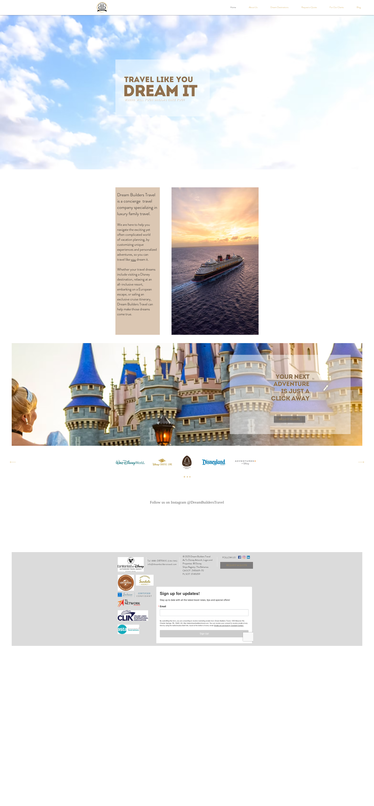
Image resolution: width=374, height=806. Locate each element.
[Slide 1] (187, 477)
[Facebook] (239, 557)
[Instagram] (244, 557)
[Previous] (13, 462)
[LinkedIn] (248, 557)
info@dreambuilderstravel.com (162, 564)
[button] (279, 7)
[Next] (361, 462)
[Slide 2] (184, 476)
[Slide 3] (189, 476)
